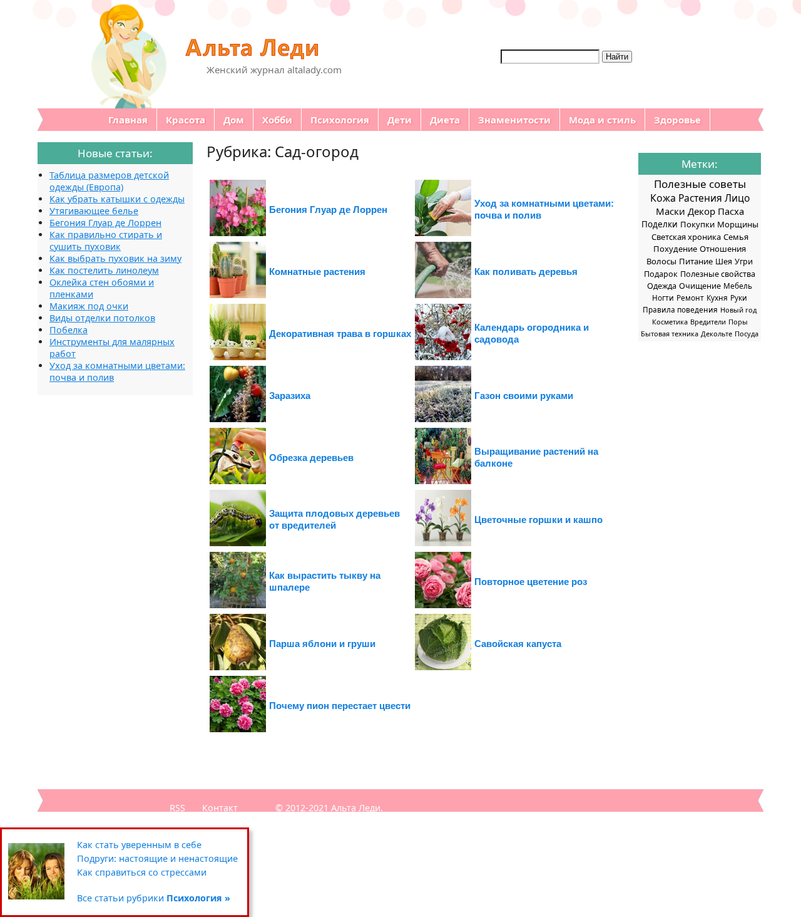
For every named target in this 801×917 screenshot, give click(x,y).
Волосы (661, 261)
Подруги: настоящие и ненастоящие (157, 858)
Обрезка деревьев (311, 457)
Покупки (697, 224)
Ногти (663, 298)
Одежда (661, 286)
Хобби (277, 119)
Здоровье (677, 119)
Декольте (716, 333)
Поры (738, 321)
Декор (701, 211)
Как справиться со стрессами (142, 872)
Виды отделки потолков (102, 318)
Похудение (675, 248)
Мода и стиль (602, 119)
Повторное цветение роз (530, 581)
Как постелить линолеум (104, 270)
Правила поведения (680, 309)
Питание (696, 261)
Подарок (661, 274)
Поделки (659, 224)
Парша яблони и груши (322, 643)
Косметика (670, 321)
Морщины (737, 224)
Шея (723, 261)
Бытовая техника (669, 333)
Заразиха (289, 395)
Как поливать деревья (526, 271)
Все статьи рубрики (153, 898)
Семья (735, 236)
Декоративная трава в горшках (340, 333)
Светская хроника (686, 236)
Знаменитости (514, 119)
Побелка (68, 330)
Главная (128, 119)
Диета (445, 119)
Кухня (717, 298)
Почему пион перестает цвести (340, 705)
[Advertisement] (88, 583)
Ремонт (690, 298)
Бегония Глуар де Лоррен (328, 209)
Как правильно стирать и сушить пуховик (105, 240)
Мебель (737, 286)
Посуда (746, 333)
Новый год (738, 309)
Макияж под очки (88, 306)
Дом (233, 119)
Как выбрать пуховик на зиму (115, 258)
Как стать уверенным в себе (139, 845)
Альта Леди (355, 808)
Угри (744, 261)
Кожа (663, 198)
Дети (399, 119)
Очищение (700, 286)
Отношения (723, 248)
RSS (177, 808)
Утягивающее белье (93, 211)
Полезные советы (700, 184)
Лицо (737, 198)
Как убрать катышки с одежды (117, 199)
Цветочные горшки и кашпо (538, 519)
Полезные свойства (717, 274)
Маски (670, 211)
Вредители (708, 321)
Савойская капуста (517, 643)
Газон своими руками (523, 395)
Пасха (731, 211)
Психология (339, 119)
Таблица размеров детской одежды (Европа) (109, 181)
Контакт (220, 808)
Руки (738, 298)
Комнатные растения (317, 271)
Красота (185, 119)
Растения (700, 198)
